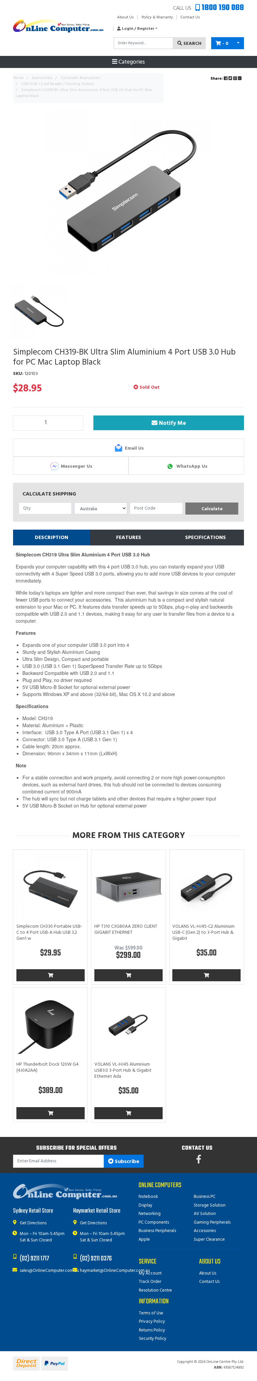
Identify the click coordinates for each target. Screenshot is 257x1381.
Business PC (205, 1196)
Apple (144, 1239)
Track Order (150, 1281)
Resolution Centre (155, 1290)
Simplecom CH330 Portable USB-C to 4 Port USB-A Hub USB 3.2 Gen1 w (49, 932)
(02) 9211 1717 (34, 1258)
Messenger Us (76, 466)
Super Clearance (209, 1239)
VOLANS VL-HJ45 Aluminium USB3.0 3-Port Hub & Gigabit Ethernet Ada (123, 1070)
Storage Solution (210, 1205)
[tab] (51, 538)
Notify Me (171, 423)
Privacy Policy (152, 1321)
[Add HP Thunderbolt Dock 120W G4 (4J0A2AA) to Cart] (50, 1113)
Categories (131, 62)
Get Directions (33, 1223)
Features (128, 537)
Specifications (205, 537)
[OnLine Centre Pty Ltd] (58, 26)
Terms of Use (151, 1313)
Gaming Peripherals (212, 1222)
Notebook (148, 1196)
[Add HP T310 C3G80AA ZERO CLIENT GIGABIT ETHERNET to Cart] (128, 975)
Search (191, 44)
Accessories (205, 1230)
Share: (217, 78)
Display (145, 1205)
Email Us (133, 448)
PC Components (154, 1222)
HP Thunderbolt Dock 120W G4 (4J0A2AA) (47, 1067)
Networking (150, 1213)
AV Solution (205, 1213)
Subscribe (126, 1161)
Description (51, 537)
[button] (135, 28)
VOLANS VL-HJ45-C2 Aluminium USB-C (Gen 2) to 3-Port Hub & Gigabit (203, 932)
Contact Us (190, 17)
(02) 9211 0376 (96, 1258)
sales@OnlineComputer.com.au (49, 1270)
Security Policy (152, 1338)
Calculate (212, 509)
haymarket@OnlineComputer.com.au (115, 1270)
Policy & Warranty (157, 17)
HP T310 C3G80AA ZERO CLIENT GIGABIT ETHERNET (125, 929)
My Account (150, 1273)
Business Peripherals (157, 1230)
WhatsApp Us (191, 466)
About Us (125, 17)
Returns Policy (152, 1330)
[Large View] (38, 312)
